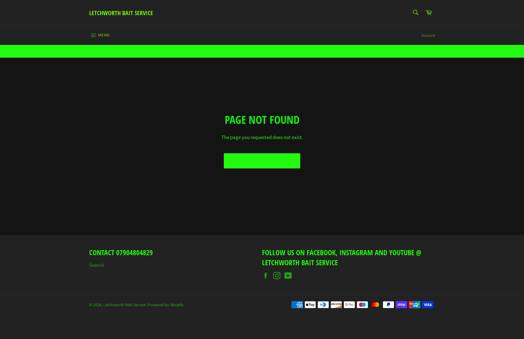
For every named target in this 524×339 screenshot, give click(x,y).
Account (428, 35)
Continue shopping (262, 160)
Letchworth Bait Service (121, 13)
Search (96, 265)
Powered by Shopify (166, 304)
